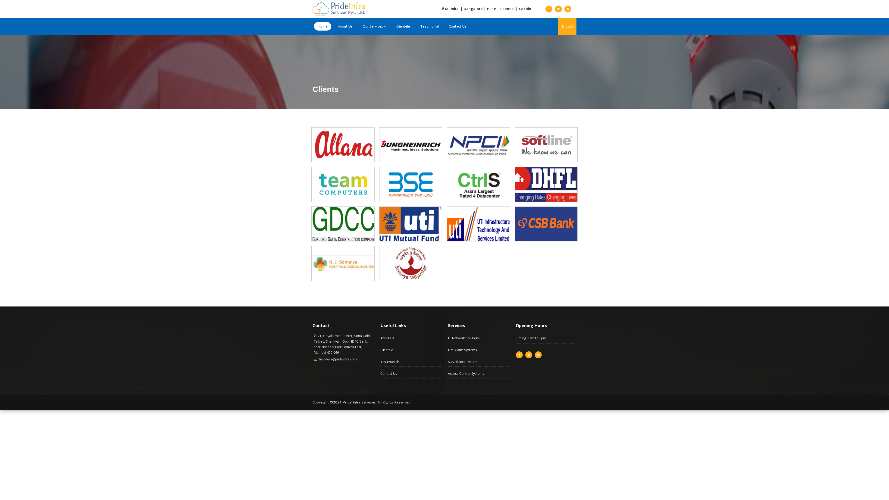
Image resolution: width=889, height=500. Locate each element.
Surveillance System (463, 361)
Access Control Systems (466, 373)
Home (323, 26)
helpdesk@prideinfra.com (338, 359)
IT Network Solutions (464, 338)
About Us (345, 26)
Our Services (373, 26)
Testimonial (429, 26)
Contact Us (457, 26)
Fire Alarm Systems (462, 350)
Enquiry (567, 26)
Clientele (403, 26)
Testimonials (390, 361)
